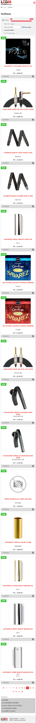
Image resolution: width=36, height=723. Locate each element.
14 (33, 688)
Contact (22, 718)
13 (30, 688)
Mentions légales (14, 718)
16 (16, 691)
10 (22, 688)
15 (13, 691)
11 (25, 688)
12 (27, 688)
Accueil (4, 7)
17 (19, 691)
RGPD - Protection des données (18, 720)
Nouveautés (27, 27)
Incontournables (9, 30)
